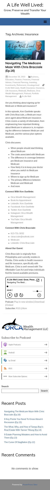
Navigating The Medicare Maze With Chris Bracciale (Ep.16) (23, 66)
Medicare (31, 91)
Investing (33, 82)
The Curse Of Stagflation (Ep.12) (19, 442)
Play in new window (23, 302)
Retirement (21, 85)
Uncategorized (33, 85)
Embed (9, 305)
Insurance (40, 88)
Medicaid (22, 91)
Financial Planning (20, 82)
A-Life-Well (26, 96)
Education (9, 79)
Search (5, 386)
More (24, 308)
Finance (18, 79)
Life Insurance (11, 91)
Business (34, 77)
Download (39, 302)
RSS (18, 308)
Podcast (27, 93)
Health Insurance (27, 88)
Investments (10, 85)
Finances (26, 79)
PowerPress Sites (30, 485)
